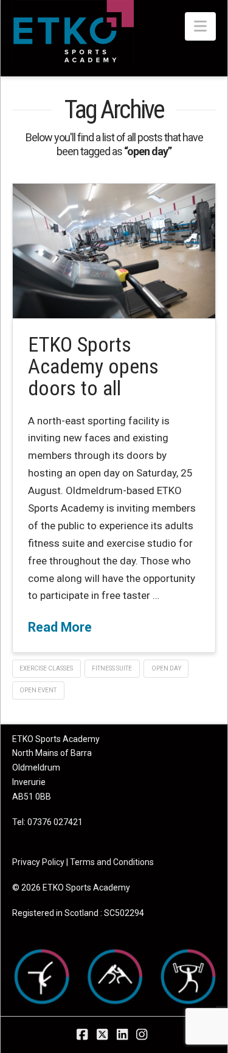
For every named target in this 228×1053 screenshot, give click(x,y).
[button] (200, 26)
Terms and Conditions (112, 862)
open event (38, 690)
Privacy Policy (38, 862)
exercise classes (46, 668)
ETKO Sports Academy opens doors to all (93, 365)
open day (166, 668)
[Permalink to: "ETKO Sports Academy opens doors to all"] (114, 251)
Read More (60, 627)
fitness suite (112, 668)
